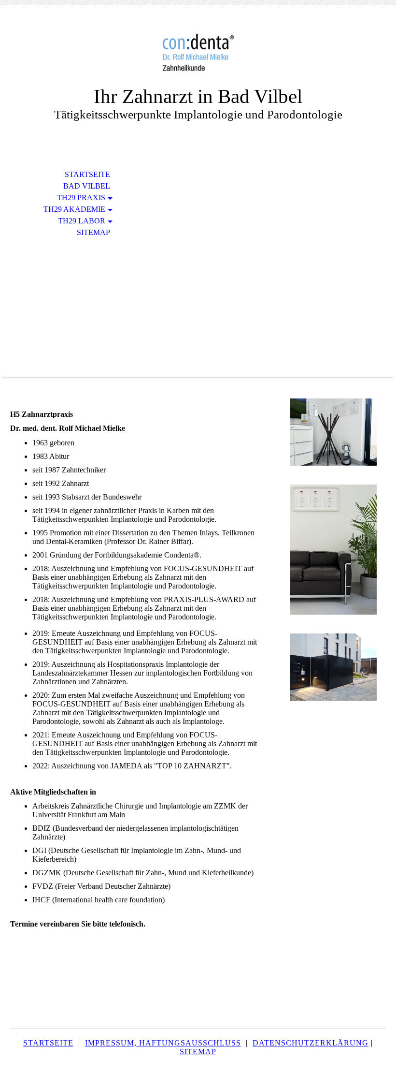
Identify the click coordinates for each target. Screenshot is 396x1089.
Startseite (87, 174)
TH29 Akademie (74, 209)
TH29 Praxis (81, 197)
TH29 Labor (81, 221)
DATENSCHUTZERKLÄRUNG (310, 1043)
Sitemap (93, 232)
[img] (198, 52)
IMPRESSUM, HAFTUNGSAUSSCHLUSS (163, 1043)
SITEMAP (198, 1051)
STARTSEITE (48, 1043)
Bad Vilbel (86, 186)
